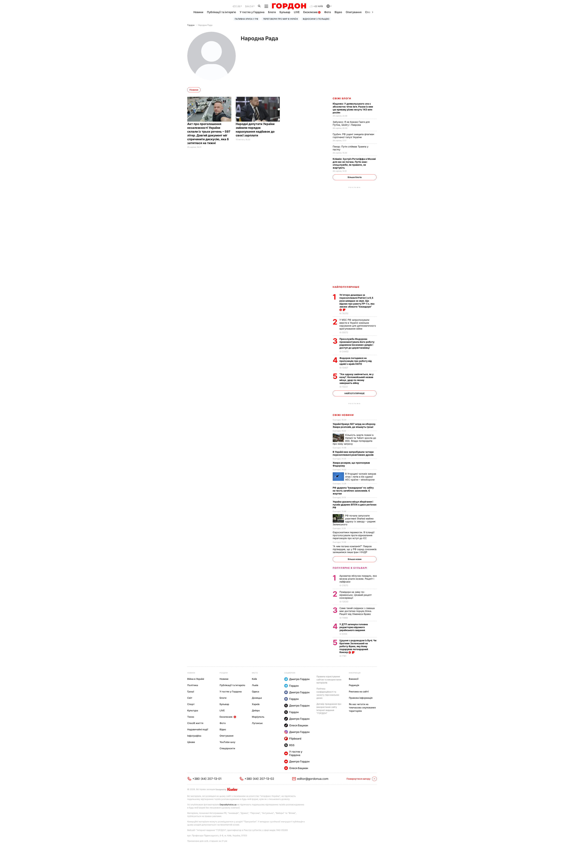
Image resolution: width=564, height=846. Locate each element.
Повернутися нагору (358, 778)
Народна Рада (205, 25)
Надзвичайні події (197, 729)
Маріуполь (258, 716)
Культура (192, 710)
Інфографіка (194, 735)
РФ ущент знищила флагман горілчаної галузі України (353, 136)
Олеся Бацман (298, 725)
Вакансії (353, 678)
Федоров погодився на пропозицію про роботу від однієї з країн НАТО (355, 361)
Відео (338, 12)
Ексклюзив (310, 12)
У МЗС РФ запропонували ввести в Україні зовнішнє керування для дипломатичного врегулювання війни (357, 324)
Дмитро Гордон (299, 679)
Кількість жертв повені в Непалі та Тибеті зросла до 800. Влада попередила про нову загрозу (354, 439)
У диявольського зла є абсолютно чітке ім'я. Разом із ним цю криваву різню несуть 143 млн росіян (353, 108)
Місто (255, 673)
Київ (254, 678)
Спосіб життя (195, 723)
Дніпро (256, 710)
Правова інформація (360, 697)
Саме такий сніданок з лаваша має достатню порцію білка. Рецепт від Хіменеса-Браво (357, 611)
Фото (327, 12)
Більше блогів (355, 177)
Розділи (224, 673)
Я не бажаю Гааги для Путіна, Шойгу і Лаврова (351, 123)
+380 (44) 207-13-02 (259, 779)
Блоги (272, 12)
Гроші (190, 691)
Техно (190, 716)
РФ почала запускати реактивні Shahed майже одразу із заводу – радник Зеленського (354, 520)
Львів (255, 685)
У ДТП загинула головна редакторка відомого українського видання (353, 627)
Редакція (354, 685)
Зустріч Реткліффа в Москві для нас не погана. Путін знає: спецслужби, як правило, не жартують (354, 163)
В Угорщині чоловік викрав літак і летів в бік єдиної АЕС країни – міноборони (360, 476)
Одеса (255, 691)
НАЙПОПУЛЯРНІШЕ (346, 286)
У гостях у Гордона (252, 12)
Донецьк (257, 697)
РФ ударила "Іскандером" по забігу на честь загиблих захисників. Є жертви (353, 490)
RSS (291, 745)
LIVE (297, 12)
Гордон (190, 25)
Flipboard (295, 738)
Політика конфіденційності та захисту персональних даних (328, 693)
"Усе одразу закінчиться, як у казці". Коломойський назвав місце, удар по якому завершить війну (356, 378)
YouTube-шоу (227, 742)
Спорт (191, 704)
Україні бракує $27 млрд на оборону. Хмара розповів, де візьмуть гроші (354, 425)
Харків (256, 704)
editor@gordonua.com (312, 779)
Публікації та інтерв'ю (221, 12)
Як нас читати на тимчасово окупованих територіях (362, 707)
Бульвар (285, 12)
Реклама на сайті (359, 691)
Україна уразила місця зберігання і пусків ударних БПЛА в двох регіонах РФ (354, 504)
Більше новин (354, 559)
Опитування (353, 12)
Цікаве (191, 742)
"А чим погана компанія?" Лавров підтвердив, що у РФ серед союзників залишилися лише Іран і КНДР (354, 549)
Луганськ (257, 723)
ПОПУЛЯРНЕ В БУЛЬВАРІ (350, 567)
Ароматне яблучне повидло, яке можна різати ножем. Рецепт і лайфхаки (358, 578)
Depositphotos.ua (228, 804)
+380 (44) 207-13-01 (206, 779)
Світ (189, 697)
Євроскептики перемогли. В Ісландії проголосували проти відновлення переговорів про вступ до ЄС (353, 535)
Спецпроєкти (227, 748)
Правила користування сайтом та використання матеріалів (329, 679)
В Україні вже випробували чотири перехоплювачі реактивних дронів (353, 453)
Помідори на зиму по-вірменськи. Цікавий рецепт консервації (355, 594)
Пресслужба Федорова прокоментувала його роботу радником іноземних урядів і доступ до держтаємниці (356, 343)
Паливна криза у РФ (246, 19)
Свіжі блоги (342, 98)
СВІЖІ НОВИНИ (343, 415)
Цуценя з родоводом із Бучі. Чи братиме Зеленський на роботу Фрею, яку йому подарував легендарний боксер (357, 646)
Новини (198, 12)
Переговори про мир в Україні (280, 19)
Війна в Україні (195, 678)
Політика (192, 685)
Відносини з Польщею (316, 19)
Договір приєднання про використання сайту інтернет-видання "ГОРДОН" (329, 708)
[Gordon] (289, 6)
